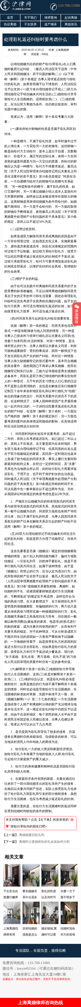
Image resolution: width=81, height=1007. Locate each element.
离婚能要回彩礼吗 (31, 835)
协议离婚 (10, 24)
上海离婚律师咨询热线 (40, 1002)
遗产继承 (50, 24)
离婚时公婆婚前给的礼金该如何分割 (44, 841)
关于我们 (30, 17)
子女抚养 (30, 24)
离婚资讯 (71, 24)
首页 (10, 17)
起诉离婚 (71, 17)
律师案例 (50, 17)
